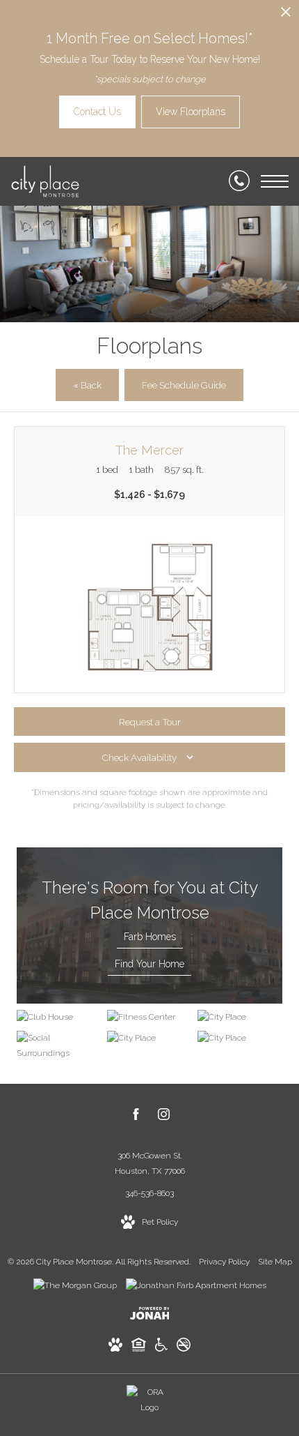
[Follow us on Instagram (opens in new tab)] (164, 1117)
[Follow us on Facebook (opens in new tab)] (136, 1117)
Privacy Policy (224, 1262)
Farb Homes (150, 936)
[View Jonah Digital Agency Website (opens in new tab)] (150, 1316)
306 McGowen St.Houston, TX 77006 (150, 1163)
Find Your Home (149, 963)
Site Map (275, 1262)
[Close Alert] (286, 15)
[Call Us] (239, 181)
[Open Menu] (275, 181)
